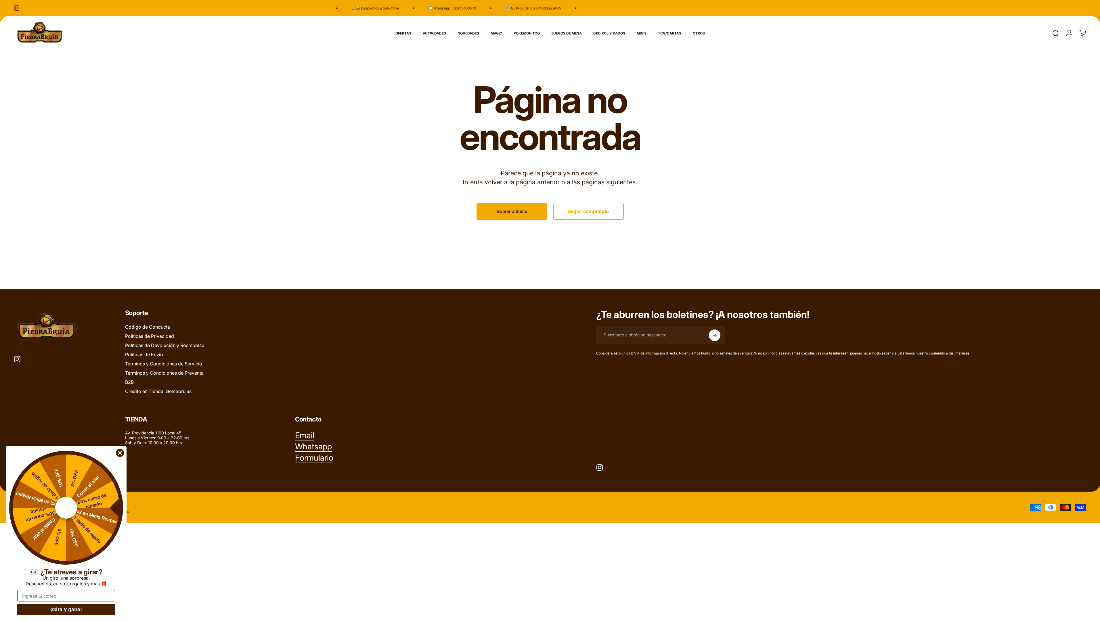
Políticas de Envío (144, 354)
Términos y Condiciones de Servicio (163, 364)
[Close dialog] (120, 452)
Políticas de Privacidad (149, 336)
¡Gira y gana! (66, 609)
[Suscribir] (714, 335)
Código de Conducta (147, 327)
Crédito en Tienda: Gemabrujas (158, 391)
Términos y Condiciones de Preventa (164, 373)
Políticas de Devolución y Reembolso (164, 345)
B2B (129, 382)
